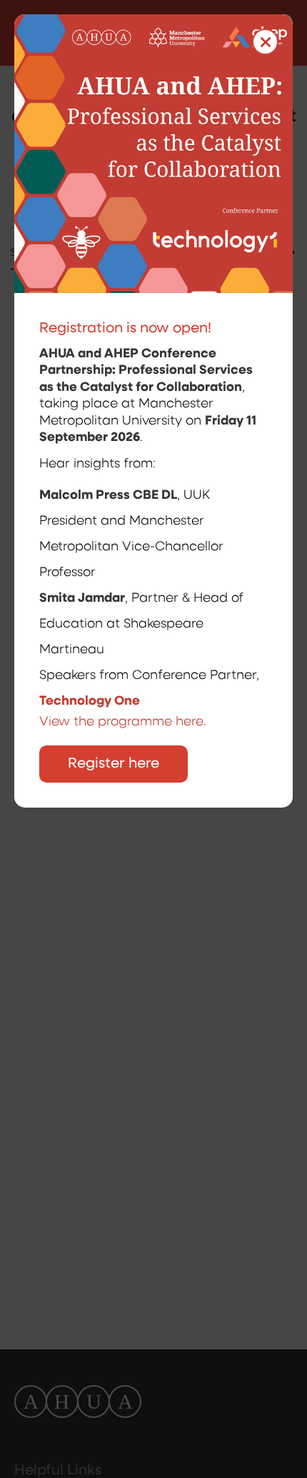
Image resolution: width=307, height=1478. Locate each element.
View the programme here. (124, 722)
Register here (113, 764)
